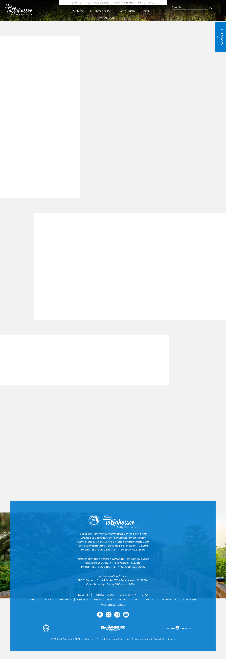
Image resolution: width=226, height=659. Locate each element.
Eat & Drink (128, 11)
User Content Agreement (139, 639)
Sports (76, 2)
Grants (82, 599)
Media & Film (103, 599)
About (34, 599)
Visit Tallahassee (66, 639)
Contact (149, 599)
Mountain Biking (123, 2)
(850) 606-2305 (100, 549)
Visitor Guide (146, 2)
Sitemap (171, 639)
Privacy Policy (103, 639)
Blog (48, 599)
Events (77, 11)
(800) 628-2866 (135, 549)
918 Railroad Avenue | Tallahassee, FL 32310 (113, 562)
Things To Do (101, 11)
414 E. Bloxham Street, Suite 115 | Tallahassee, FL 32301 (113, 545)
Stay (147, 11)
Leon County (118, 639)
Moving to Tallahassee (179, 599)
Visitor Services (113, 604)
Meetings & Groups (97, 2)
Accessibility (160, 639)
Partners (65, 599)
